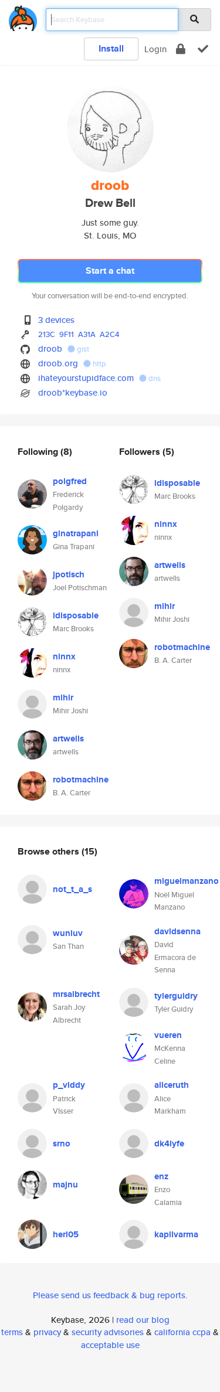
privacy (47, 1332)
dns (154, 378)
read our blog (143, 1319)
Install (111, 48)
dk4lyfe (169, 1143)
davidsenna (177, 931)
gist (82, 349)
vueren (168, 1035)
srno (61, 1143)
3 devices (56, 320)
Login (155, 49)
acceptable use (110, 1345)
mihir (63, 697)
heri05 (66, 1234)
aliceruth (171, 1084)
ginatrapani (76, 533)
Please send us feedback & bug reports (109, 1295)
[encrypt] (180, 49)
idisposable (76, 615)
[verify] (203, 49)
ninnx (64, 656)
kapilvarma (176, 1234)
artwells (68, 738)
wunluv (68, 933)
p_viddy (69, 1084)
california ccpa (182, 1332)
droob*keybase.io (72, 392)
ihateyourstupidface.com (86, 378)
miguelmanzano (186, 880)
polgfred (70, 481)
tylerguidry (176, 995)
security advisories (108, 1332)
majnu (65, 1184)
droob (50, 348)
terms (12, 1332)
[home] (23, 16)
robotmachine (81, 779)
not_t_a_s (72, 889)
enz (161, 1176)
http (98, 363)
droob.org (58, 363)
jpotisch (68, 574)
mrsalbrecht (76, 994)
